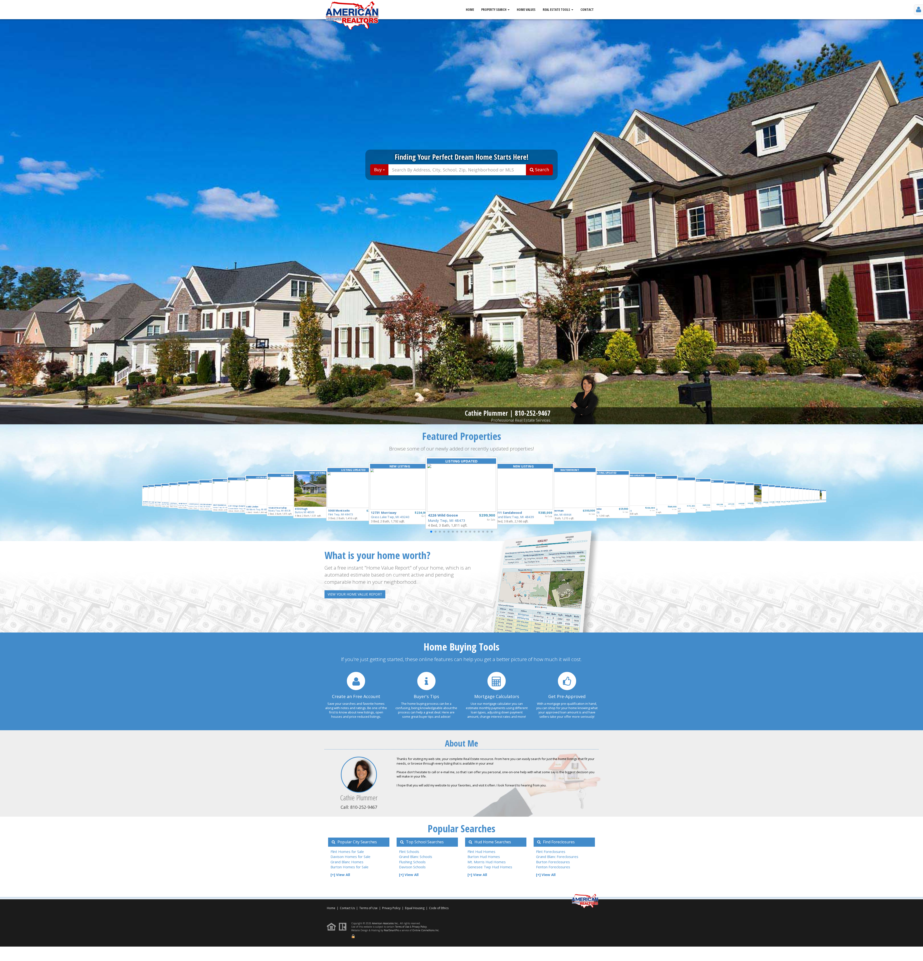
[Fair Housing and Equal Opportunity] (332, 926)
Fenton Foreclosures (553, 866)
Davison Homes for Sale (350, 856)
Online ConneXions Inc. (425, 930)
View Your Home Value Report (355, 594)
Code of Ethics (439, 908)
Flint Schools (409, 851)
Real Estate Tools (557, 9)
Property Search (494, 9)
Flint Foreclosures (550, 851)
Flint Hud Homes (481, 851)
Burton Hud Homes (484, 856)
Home (470, 9)
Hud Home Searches (492, 842)
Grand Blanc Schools (415, 856)
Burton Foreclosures (553, 861)
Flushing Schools (412, 861)
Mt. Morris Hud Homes (487, 861)
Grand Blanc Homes (347, 861)
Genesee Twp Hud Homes (490, 866)
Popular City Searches (357, 842)
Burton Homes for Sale (349, 866)
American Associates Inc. (385, 923)
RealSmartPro (391, 930)
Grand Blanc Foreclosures (557, 856)
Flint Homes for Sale (347, 851)
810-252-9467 (532, 413)
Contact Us (347, 908)
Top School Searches (424, 842)
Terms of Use (368, 908)
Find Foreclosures (558, 842)
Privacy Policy (391, 908)
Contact (587, 9)
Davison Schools (412, 866)
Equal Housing (415, 908)
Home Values (526, 9)
